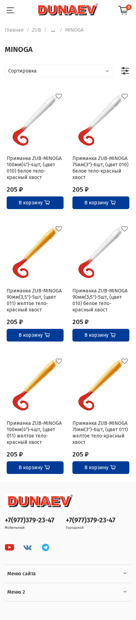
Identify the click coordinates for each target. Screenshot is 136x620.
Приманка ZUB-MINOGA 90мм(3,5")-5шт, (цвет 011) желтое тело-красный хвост (34, 300)
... (53, 30)
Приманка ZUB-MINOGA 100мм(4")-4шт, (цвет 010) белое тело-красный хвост (34, 167)
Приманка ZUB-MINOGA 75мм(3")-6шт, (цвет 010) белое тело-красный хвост (100, 167)
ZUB (36, 30)
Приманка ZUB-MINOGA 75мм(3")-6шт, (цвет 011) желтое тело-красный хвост (100, 432)
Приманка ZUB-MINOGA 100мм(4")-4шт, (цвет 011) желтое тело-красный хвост (34, 432)
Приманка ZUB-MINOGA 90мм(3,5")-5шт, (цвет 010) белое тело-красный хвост (99, 300)
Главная (14, 30)
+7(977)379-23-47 (29, 520)
